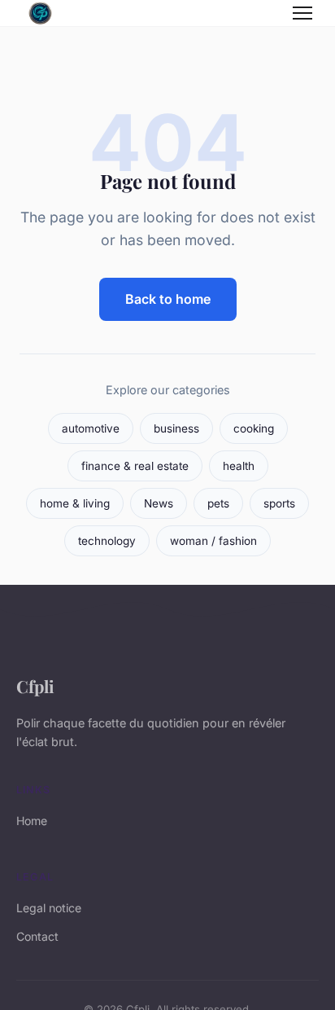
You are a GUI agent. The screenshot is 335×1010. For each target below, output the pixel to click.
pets (218, 503)
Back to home (168, 299)
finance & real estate (135, 465)
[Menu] (302, 13)
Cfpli (35, 685)
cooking (253, 428)
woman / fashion (213, 540)
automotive (91, 428)
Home (31, 821)
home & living (75, 503)
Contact (37, 936)
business (176, 428)
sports (279, 503)
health (239, 465)
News (158, 503)
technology (107, 540)
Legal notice (48, 908)
